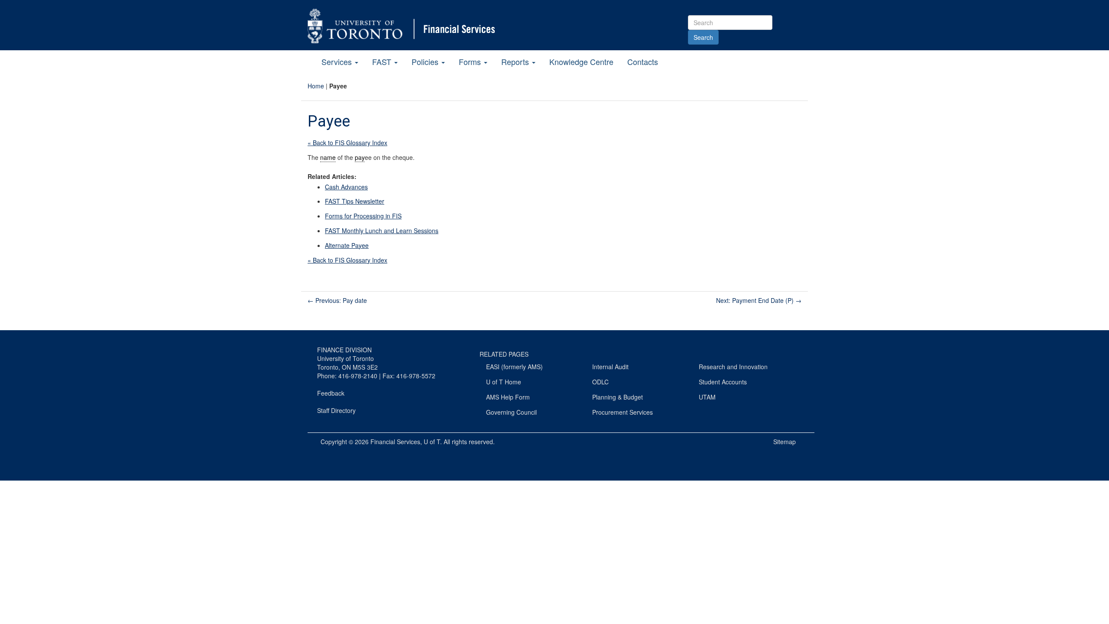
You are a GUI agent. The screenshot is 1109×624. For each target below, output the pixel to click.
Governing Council (511, 412)
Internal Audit (610, 366)
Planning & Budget (617, 397)
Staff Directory (336, 410)
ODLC (600, 381)
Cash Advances (346, 186)
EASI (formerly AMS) (514, 366)
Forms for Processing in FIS (363, 215)
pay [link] (360, 157)
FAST (382, 61)
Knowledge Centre (581, 61)
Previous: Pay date (337, 300)
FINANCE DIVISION (344, 349)
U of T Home (503, 381)
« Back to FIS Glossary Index (347, 142)
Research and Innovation (733, 366)
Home (316, 85)
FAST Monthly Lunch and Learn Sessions (381, 230)
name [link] (328, 157)
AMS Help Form (508, 397)
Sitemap (784, 441)
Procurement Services (622, 412)
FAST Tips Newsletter (354, 201)
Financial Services (395, 441)
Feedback (330, 393)
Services (337, 61)
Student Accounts (723, 381)
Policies (426, 61)
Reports (516, 61)
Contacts (642, 61)
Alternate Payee (347, 245)
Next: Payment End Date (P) (758, 300)
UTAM (707, 397)
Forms (471, 61)
